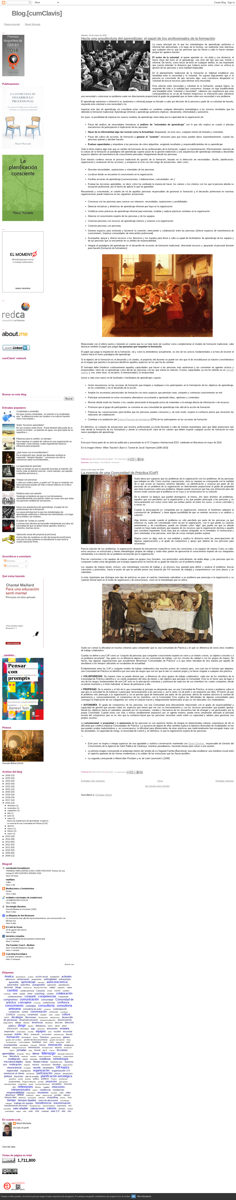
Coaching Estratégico (16, 954)
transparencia (35, 1106)
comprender (63, 997)
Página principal (12, 24)
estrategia (8, 1034)
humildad (36, 1042)
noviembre (12, 808)
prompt (41, 1082)
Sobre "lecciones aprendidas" (30, 425)
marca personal (45, 1056)
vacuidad (7, 1109)
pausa (57, 1073)
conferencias (49, 1002)
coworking (21, 1015)
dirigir (22, 1025)
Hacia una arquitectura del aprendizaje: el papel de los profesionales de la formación (148, 38)
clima (29, 993)
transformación (62, 1103)
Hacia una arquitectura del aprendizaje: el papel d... (28, 821)
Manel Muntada (32, 24)
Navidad (57, 1064)
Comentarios (12, 566)
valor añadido (20, 1108)
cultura (66, 1014)
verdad (70, 1109)
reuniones (43, 1092)
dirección (59, 1023)
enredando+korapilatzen (18, 868)
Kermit (37, 1050)
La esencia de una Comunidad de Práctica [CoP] (119, 473)
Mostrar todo (69, 964)
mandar (33, 1056)
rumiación (30, 1095)
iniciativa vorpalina (15, 936)
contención (14, 1011)
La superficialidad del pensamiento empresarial (25, 939)
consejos (31, 1005)
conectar (37, 1003)
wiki (63, 1111)
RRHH (20, 1095)
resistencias (58, 1090)
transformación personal (15, 1105)
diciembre (11, 806)
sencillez (57, 1095)
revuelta (54, 1093)
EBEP (64, 1026)
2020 (8, 792)
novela (36, 1067)
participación (44, 1073)
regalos (46, 1087)
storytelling (52, 1097)
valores (51, 1108)
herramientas (11, 1042)
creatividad (32, 1014)
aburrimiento (21, 977)
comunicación (29, 999)
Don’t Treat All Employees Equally (20, 948)
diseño (30, 1026)
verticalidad (9, 1111)
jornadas (21, 1050)
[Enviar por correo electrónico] (129, 459)
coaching (39, 993)
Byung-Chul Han (40, 987)
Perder (9, 891)
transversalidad (49, 1106)
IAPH (52, 1042)
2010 (8, 850)
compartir (30, 996)
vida (24, 1111)
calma (69, 987)
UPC (70, 1106)
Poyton (54, 1079)
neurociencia (14, 1067)
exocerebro (46, 1034)
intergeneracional (19, 1048)
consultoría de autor (32, 1009)
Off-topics (62, 1067)
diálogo (18, 1023)
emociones (52, 1028)
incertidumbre (10, 1045)
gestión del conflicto (14, 1040)
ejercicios (41, 1029)
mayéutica (57, 1056)
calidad (52, 987)
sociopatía (32, 1098)
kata (30, 1050)
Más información (144, 1196)
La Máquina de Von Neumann (20, 915)
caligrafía (61, 987)
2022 (8, 786)
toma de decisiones (48, 1100)
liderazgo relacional (65, 1054)
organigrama (25, 1071)
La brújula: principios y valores (18, 957)
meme (25, 1059)
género (66, 1037)
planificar (12, 1079)
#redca (9, 976)
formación (115, 462)
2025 (8, 778)
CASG (49, 991)
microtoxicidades (13, 1061)
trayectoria (61, 1106)
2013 (8, 842)
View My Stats (8, 1147)
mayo (10, 818)
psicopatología (10, 1084)
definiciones (55, 1017)
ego (33, 1028)
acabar (30, 977)
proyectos (51, 1081)
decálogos (17, 1017)
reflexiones (25, 1087)
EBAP (57, 1026)
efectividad (24, 1029)
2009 (8, 853)
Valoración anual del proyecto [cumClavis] (36, 534)
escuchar (67, 1031)
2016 (8, 803)
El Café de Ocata (14, 927)
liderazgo (48, 1053)
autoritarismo (63, 985)
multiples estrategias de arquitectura (24, 897)
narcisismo (45, 1065)
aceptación (54, 977)
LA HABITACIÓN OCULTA (17, 900)
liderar (35, 1053)
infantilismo (24, 1045)
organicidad (12, 1070)
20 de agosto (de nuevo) (16, 930)
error (50, 1032)
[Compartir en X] (136, 459)
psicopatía (63, 1082)
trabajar (9, 1103)
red (14, 1087)
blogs (18, 987)
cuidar (57, 1015)
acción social (42, 977)
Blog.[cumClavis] (37, 13)
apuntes (41, 982)
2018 (8, 797)
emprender (9, 1031)
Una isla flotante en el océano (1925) (21, 909)
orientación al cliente (14, 1073)
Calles (8, 882)
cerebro (66, 991)
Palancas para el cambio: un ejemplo (33, 439)
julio (9, 813)
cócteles (50, 994)
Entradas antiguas (225, 781)
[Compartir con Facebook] (139, 459)
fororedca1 (26, 1037)
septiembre (12, 811)
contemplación (60, 1009)
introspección (47, 1048)
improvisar (60, 1042)
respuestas (30, 1093)
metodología (60, 1058)
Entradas (10, 561)
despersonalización (47, 1020)
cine (15, 993)
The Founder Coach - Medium (20, 945)
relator (34, 1090)
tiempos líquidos (27, 1100)
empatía (64, 1028)
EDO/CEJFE (12, 1029)
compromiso (10, 999)
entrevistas (21, 1032)
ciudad (22, 994)
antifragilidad (50, 979)
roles (61, 1093)
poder (20, 1079)
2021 (8, 789)
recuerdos (57, 1084)
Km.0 (45, 1050)
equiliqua (10, 879)
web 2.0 (55, 1111)
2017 (8, 800)
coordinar (64, 1012)
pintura (8, 1076)
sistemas (22, 1098)
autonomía (51, 985)
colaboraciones (15, 996)
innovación (55, 1044)
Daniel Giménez (196, 743)
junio (9, 816)
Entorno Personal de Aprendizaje (133, 419)
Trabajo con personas (26, 480)
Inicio (160, 781)
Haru (69, 1040)
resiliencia (45, 1089)
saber (38, 1095)
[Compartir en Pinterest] (142, 459)
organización (41, 1070)
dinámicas (37, 1022)
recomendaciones (42, 1084)
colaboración (64, 993)
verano (62, 1108)
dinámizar (49, 1023)
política (36, 1079)
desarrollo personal (29, 1020)
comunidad (47, 999)
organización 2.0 (61, 1070)
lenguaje (20, 1054)
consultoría (46, 1005)
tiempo (11, 1100)
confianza (63, 1002)
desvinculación (65, 1020)
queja (31, 1084)
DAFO (6, 1017)
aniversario (23, 979)
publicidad (22, 1084)
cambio (12, 990)
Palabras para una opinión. (29, 493)
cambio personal (27, 991)
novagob (27, 1068)
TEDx (70, 1098)
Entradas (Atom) (104, 795)
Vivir (37, 1111)
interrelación (34, 1047)
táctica (62, 1098)
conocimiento (105, 462)
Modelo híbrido (40, 1061)
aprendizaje (94, 462)
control (25, 1012)
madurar (24, 1056)
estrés (18, 1034)
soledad (41, 1098)
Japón (12, 1050)
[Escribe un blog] (132, 459)
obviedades (48, 1068)
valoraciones (37, 1108)
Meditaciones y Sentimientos (20, 888)
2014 (8, 839)
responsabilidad (15, 1092)
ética (26, 1034)
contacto (47, 1009)
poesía (28, 1079)
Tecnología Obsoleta (16, 906)
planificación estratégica (56, 1076)
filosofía (69, 1034)
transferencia (43, 1103)
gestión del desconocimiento (36, 1040)
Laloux (52, 1050)
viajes (18, 1111)
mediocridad (68, 1056)
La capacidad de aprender (28, 466)
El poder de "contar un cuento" (30, 521)
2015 (8, 836)
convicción (53, 1012)
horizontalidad (24, 1042)
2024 (8, 781)
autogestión (38, 984)
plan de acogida (32, 1076)
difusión (26, 1023)
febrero (10, 831)
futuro (35, 1037)
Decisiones (30, 1017)
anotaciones (36, 979)
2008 (8, 856)
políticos (45, 1079)
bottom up (27, 987)
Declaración (43, 1017)
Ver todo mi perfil (21, 1128)
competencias (47, 996)
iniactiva (34, 1045)
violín (31, 1111)
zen (69, 1111)
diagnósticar (8, 1023)
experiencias (59, 1034)
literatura (14, 1056)
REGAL (38, 1087)
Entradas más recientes (93, 781)
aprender (14, 982)
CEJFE (57, 991)
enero (10, 834)
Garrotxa (44, 1037)
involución (68, 1048)
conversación (38, 1011)
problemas (63, 1079)
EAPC (50, 1026)
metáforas (45, 1058)
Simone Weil (10, 1097)
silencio (67, 1095)
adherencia (10, 979)
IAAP (45, 1042)
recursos (68, 1084)
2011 (8, 847)
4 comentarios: (120, 772)
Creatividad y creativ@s (27, 411)
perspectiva (68, 1073)
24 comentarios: (121, 459)
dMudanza (41, 1026)
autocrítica (25, 985)
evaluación (35, 1034)
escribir (57, 1031)
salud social (47, 1095)
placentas (18, 1076)
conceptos (24, 1002)
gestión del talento (57, 1040)
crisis (51, 1015)
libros (28, 1054)
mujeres (27, 1065)
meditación (14, 1058)
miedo (28, 1062)
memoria (33, 1059)
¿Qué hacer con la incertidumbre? (32, 452)
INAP (68, 1042)
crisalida (43, 1015)
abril (9, 826)
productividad (14, 1082)
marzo (10, 829)
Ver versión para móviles (157, 786)
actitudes (67, 976)
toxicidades (64, 1101)
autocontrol (12, 984)
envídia (31, 1032)
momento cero (56, 1062)
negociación (68, 1065)
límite (5, 1056)
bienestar (8, 987)
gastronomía (56, 1037)
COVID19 (10, 1014)
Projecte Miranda (29, 1082)
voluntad (45, 1111)
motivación (15, 1064)
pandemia (30, 1074)
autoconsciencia (57, 982)
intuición (58, 1047)
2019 (8, 794)
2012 (8, 844)
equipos (41, 1031)
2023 (8, 784)
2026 (8, 775)
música (35, 1064)
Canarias (40, 991)
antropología (65, 979)
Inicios (42, 1045)
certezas (7, 994)
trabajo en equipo (23, 1103)
